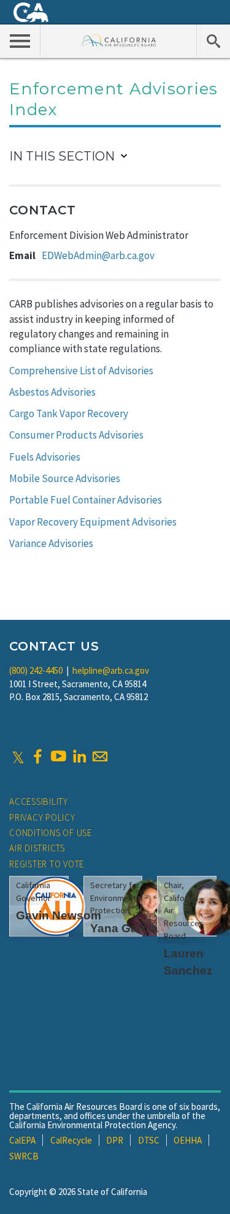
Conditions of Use (50, 833)
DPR (114, 1140)
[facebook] (37, 756)
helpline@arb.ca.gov (110, 670)
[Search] (213, 40)
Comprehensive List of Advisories (81, 370)
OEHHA (188, 1140)
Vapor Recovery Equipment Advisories (93, 522)
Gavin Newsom (58, 915)
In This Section (62, 156)
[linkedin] (79, 756)
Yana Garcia (124, 928)
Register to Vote (46, 864)
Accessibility (38, 801)
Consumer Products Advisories (76, 435)
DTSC (148, 1140)
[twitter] (18, 756)
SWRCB (24, 1156)
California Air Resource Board (118, 40)
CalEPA (22, 1140)
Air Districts (37, 848)
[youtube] (58, 756)
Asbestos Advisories (52, 392)
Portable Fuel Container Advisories (85, 500)
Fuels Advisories (44, 457)
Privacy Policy (42, 817)
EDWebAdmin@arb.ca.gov (98, 255)
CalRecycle (71, 1140)
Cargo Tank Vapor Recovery (68, 413)
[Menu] (20, 40)
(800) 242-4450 (36, 670)
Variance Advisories (51, 543)
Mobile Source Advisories (64, 478)
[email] (100, 756)
